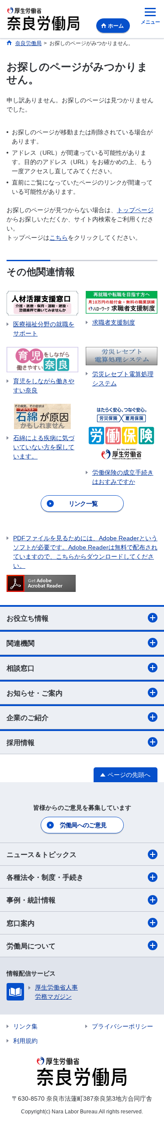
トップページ (135, 209)
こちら (58, 237)
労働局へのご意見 (83, 825)
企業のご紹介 (28, 717)
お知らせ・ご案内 (35, 693)
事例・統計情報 (31, 900)
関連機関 (21, 643)
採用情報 (21, 742)
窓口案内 (21, 923)
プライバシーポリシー (122, 1026)
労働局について (31, 946)
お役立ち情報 (28, 618)
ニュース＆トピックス (42, 854)
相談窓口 (21, 668)
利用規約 (25, 1040)
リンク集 (25, 1026)
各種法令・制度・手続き (45, 877)
